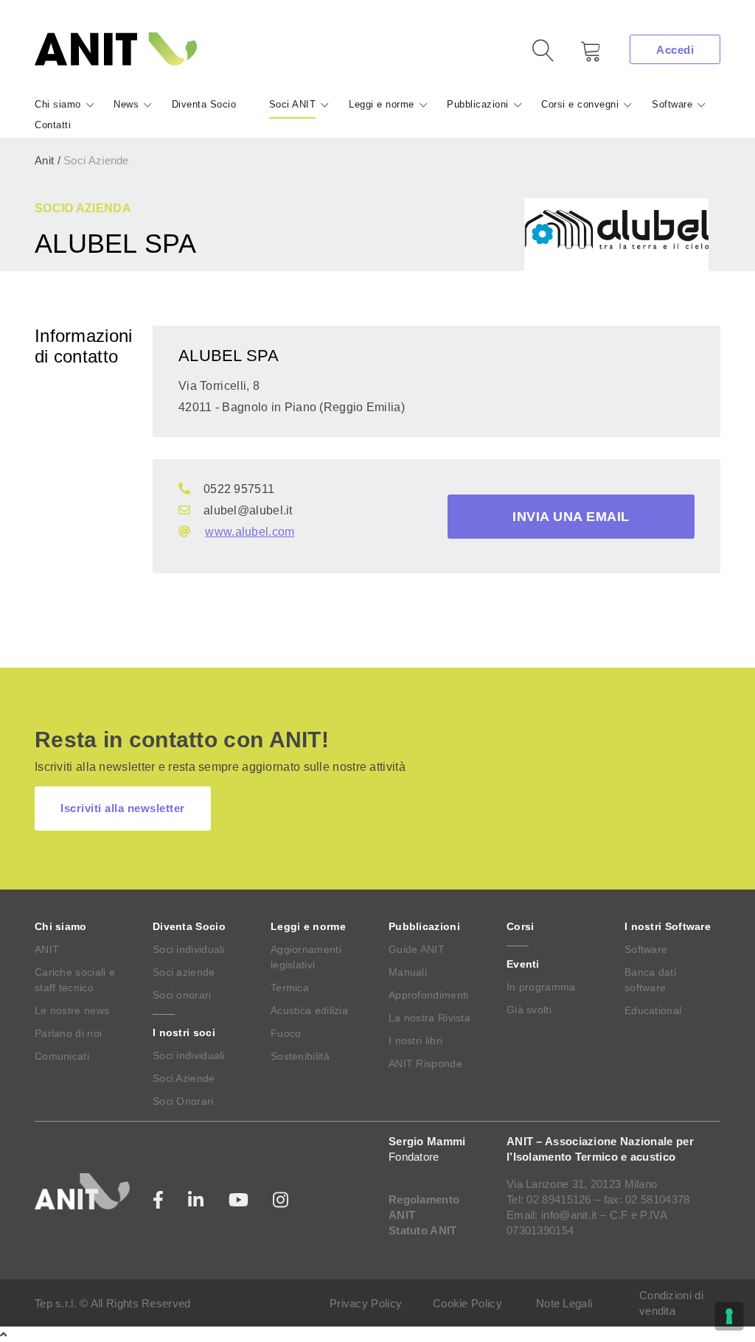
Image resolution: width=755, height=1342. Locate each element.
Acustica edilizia (309, 1010)
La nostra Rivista (429, 1018)
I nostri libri (415, 1040)
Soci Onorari (183, 1101)
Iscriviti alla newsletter (122, 808)
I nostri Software (667, 926)
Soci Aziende (184, 1078)
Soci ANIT (292, 104)
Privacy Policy (366, 1303)
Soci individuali (189, 949)
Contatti (53, 124)
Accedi (675, 49)
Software (672, 104)
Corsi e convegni (580, 104)
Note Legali (564, 1303)
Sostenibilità (300, 1056)
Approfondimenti (429, 995)
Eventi (523, 964)
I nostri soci (184, 1032)
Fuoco (286, 1033)
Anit (44, 160)
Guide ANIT (417, 949)
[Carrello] (580, 56)
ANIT (47, 949)
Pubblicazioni (478, 104)
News (126, 104)
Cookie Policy (467, 1303)
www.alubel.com (249, 531)
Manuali (408, 972)
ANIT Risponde (425, 1063)
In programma (541, 987)
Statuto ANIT (423, 1230)
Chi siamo (58, 104)
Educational (652, 1010)
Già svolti (529, 1010)
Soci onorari (182, 995)
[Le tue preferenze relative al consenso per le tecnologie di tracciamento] (729, 1316)
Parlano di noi (68, 1033)
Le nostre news (72, 1010)
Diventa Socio (204, 104)
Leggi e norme (381, 104)
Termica (290, 987)
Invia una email (571, 516)
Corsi (521, 926)
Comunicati (62, 1056)
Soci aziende (184, 972)
